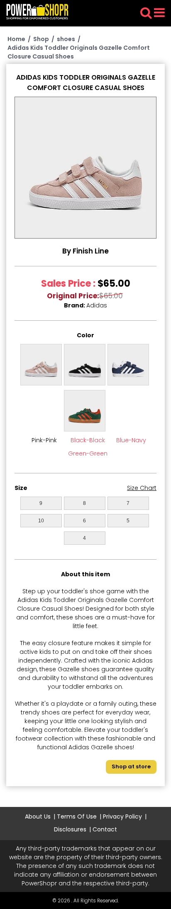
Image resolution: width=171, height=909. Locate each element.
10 (41, 521)
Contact (105, 829)
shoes (66, 39)
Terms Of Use (77, 816)
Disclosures (70, 829)
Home (16, 39)
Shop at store (131, 766)
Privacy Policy (122, 816)
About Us (38, 816)
